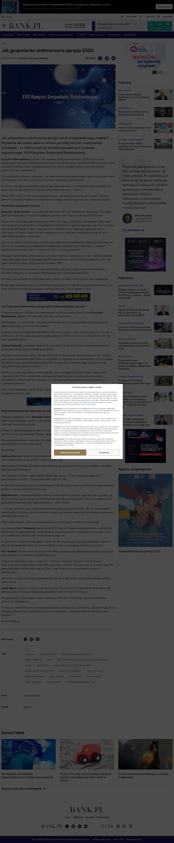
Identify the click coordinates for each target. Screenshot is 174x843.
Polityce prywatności (89, 404)
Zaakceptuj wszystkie (70, 452)
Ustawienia (104, 452)
